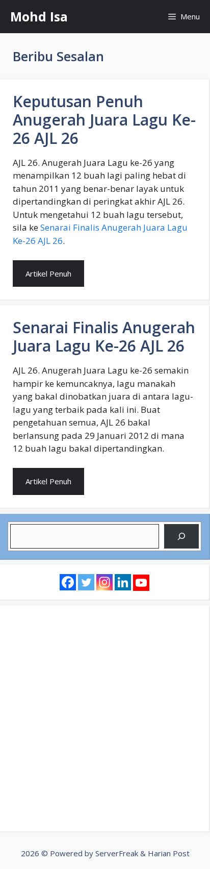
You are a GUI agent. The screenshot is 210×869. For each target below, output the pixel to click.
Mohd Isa (39, 16)
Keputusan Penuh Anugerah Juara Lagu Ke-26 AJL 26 (104, 119)
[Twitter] (86, 582)
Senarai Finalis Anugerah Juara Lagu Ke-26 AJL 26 (104, 336)
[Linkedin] (123, 582)
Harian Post (169, 853)
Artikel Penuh (48, 273)
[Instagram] (104, 582)
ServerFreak (116, 853)
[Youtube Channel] (141, 583)
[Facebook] (68, 582)
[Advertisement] (105, 718)
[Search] (181, 536)
